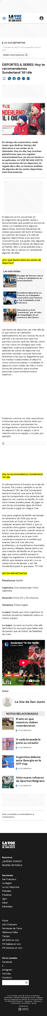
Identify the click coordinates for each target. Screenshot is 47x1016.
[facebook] (14, 78)
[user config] (41, 18)
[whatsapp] (9, 78)
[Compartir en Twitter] (18, 78)
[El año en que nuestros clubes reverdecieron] (8, 723)
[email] (23, 78)
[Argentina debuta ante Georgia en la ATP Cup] (8, 761)
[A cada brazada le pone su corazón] (8, 744)
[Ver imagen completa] (42, 106)
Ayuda (34, 1003)
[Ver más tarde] (4, 78)
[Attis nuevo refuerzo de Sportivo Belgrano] (8, 782)
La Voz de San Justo (30, 702)
